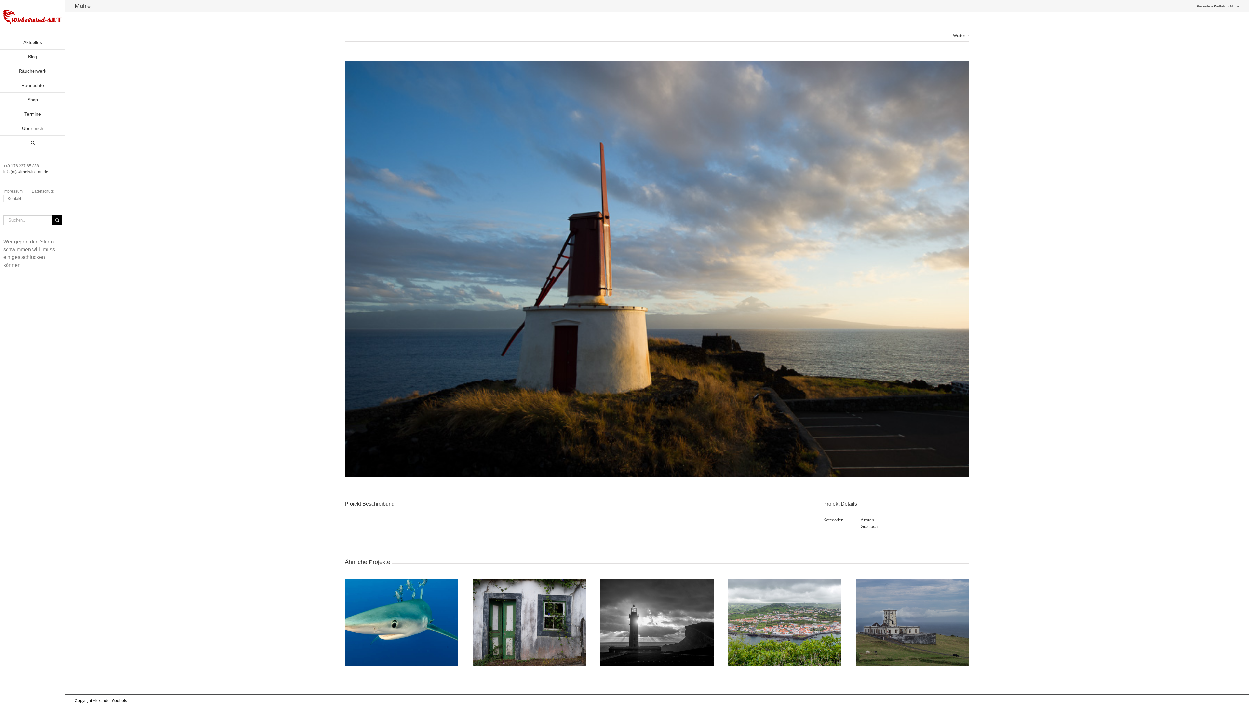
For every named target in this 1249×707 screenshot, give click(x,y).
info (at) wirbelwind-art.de (25, 172)
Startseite (1203, 6)
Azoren (867, 520)
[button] (32, 143)
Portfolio (1220, 6)
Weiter (959, 35)
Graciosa (869, 526)
